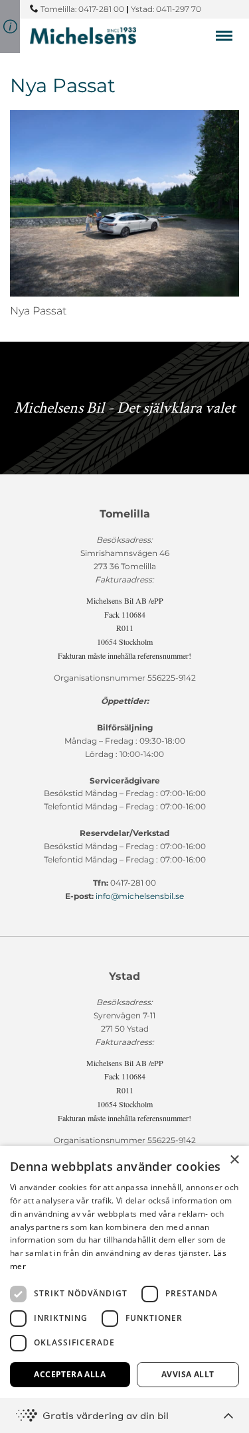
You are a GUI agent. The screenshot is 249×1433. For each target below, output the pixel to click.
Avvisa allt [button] (187, 1374)
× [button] (234, 1160)
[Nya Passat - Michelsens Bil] (83, 35)
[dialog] (124, 1289)
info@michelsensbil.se (140, 896)
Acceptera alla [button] (70, 1374)
